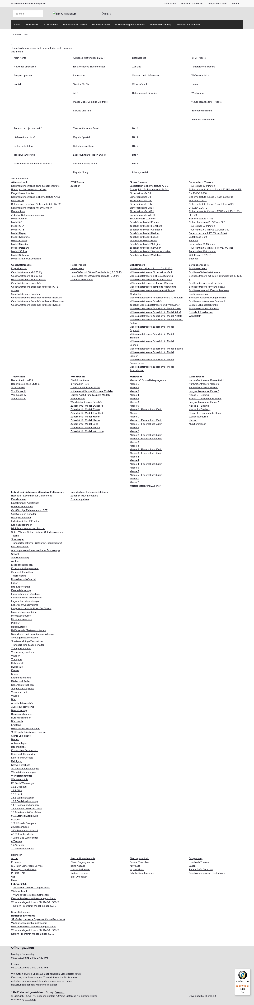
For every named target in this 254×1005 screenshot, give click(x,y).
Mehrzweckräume (21, 615)
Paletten (15, 623)
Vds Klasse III (18, 391)
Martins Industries (80, 869)
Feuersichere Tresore (75, 24)
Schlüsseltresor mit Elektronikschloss (209, 290)
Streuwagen (17, 539)
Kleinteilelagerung (21, 590)
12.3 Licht (16, 794)
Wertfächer (136, 294)
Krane (14, 674)
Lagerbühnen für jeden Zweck (89, 154)
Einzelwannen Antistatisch (25, 502)
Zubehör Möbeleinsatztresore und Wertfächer (155, 304)
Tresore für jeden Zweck (86, 128)
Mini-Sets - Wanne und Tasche (28, 528)
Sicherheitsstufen (23, 146)
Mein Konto (169, 3)
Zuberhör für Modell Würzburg (87, 431)
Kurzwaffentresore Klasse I (203, 387)
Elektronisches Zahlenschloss (89, 66)
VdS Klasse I (18, 387)
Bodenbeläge (18, 746)
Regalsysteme (19, 626)
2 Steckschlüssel (20, 826)
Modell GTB (17, 229)
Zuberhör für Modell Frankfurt (86, 413)
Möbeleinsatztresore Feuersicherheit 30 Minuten (156, 297)
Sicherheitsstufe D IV (141, 204)
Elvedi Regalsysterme (82, 862)
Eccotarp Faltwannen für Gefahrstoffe (31, 495)
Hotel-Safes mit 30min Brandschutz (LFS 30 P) (96, 272)
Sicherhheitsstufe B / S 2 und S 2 (207, 222)
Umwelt (15, 554)
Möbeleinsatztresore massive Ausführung (152, 290)
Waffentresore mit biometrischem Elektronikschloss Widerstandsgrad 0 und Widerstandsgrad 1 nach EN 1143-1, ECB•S (35, 898)
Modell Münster (19, 244)
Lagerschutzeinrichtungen (25, 601)
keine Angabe (77, 865)
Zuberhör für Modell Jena (84, 423)
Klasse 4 (134, 394)
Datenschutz (139, 57)
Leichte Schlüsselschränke (203, 304)
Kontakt (236, 3)
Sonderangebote (79, 499)
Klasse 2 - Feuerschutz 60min (146, 438)
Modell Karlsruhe (20, 236)
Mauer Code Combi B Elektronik (90, 101)
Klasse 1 (134, 383)
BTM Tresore (51, 24)
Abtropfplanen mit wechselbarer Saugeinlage (35, 550)
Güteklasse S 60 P (199, 236)
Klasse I (193, 420)
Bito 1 (135, 128)
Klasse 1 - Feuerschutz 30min (146, 420)
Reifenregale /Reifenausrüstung (28, 630)
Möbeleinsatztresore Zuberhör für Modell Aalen (155, 308)
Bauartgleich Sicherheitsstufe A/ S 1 (149, 185)
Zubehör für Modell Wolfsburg (146, 255)
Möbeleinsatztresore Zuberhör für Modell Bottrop (156, 348)
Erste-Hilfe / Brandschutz (24, 750)
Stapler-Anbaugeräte (22, 688)
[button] (91, 13)
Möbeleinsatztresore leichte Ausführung (151, 275)
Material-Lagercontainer (24, 612)
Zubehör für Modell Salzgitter (145, 244)
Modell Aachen (19, 218)
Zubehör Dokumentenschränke (28, 215)
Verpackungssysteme (23, 652)
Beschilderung (19, 710)
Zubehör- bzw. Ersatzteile (84, 495)
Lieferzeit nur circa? (24, 137)
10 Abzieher (17, 845)
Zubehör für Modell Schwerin (145, 247)
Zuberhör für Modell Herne (85, 420)
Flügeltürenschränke (22, 193)
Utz (13, 876)
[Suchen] (40, 13)
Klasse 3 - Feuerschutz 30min (146, 449)
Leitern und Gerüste (22, 757)
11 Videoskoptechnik (22, 848)
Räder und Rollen (20, 681)
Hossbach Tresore (199, 862)
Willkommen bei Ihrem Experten (28, 3)
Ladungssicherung (21, 677)
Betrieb (15, 739)
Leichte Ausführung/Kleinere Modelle (90, 394)
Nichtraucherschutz (21, 619)
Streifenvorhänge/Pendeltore (27, 641)
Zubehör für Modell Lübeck (144, 236)
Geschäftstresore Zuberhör (26, 283)
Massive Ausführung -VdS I (85, 387)
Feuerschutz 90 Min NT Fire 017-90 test (211, 247)
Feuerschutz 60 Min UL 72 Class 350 (209, 229)
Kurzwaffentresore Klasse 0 (204, 383)
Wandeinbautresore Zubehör (86, 402)
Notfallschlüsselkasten (201, 312)
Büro (13, 699)
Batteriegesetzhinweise (144, 93)
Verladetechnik (19, 692)
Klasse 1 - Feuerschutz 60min (146, 423)
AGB (75, 93)
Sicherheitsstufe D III (141, 200)
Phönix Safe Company (201, 869)
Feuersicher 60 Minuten (202, 225)
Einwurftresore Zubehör (143, 218)
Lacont (192, 865)
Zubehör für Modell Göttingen (146, 229)
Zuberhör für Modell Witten (85, 427)
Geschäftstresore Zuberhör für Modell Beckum (36, 297)
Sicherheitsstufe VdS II (142, 211)
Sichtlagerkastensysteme (25, 637)
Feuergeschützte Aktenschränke (28, 189)
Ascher (15, 561)
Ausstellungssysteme (22, 706)
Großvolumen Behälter (23, 514)
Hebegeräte (17, 663)
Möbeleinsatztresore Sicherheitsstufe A (151, 272)
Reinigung (16, 761)
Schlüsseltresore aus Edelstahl (205, 283)
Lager (14, 583)
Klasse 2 (134, 387)
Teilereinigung (18, 575)
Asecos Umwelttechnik (82, 858)
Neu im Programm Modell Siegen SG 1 (34, 905)
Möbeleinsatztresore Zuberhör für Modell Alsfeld (156, 315)
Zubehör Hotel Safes (81, 279)
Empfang (16, 724)
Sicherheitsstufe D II (141, 196)
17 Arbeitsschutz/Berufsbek (26, 812)
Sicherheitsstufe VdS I (142, 207)
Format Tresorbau (139, 862)
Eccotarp (16, 862)
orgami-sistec (137, 869)
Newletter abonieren (192, 3)
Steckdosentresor (80, 380)
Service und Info (82, 110)
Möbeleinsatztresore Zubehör (146, 301)
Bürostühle (17, 721)
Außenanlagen (19, 743)
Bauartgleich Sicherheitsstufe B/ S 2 (149, 189)
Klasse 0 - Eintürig (199, 394)
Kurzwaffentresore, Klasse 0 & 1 (206, 380)
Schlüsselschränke (199, 294)
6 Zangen (16, 841)
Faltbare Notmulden (22, 506)
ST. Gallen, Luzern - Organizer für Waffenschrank (38, 919)
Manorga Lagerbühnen (23, 869)
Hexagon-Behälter (21, 517)
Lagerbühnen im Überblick (25, 594)
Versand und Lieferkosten (146, 75)
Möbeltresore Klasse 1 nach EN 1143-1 (151, 268)
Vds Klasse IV (18, 394)
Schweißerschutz (20, 764)
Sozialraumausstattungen (25, 768)
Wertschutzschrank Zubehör (145, 485)
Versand (59, 992)
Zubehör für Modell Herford (144, 233)
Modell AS (16, 222)
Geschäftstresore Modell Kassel (28, 279)
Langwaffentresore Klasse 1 (204, 402)
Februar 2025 (19, 884)
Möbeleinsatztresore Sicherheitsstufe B (151, 279)
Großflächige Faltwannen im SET (29, 510)
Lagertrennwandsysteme (24, 604)
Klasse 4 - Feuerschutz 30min (146, 463)
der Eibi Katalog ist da (85, 163)
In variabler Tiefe (79, 383)
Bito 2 (135, 137)
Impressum (79, 75)
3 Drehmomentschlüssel (24, 830)
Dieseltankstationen (22, 564)
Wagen (15, 695)
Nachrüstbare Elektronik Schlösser (89, 492)
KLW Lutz (135, 865)
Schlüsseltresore (198, 268)
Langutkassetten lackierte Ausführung (31, 608)
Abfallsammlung (20, 557)
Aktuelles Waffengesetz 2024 (89, 57)
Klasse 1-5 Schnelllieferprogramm (148, 380)
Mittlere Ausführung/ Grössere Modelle (91, 391)
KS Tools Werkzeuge (22, 783)
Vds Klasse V (18, 398)
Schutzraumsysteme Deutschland (207, 873)
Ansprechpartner (217, 3)
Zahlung (136, 66)
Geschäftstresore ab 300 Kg (26, 275)
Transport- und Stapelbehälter (27, 644)
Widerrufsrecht (140, 84)
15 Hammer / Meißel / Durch (26, 808)
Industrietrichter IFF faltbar (25, 521)
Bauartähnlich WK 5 (22, 380)
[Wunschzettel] (96, 13)
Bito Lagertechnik (139, 858)
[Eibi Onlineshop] (64, 13)
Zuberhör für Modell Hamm (85, 416)
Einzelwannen (18, 499)
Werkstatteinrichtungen (23, 772)
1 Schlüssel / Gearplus (23, 823)
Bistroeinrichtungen (21, 714)
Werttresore (32, 24)
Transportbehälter (21, 648)
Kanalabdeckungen (21, 524)
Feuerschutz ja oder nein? (28, 128)
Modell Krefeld (19, 240)
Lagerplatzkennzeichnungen (26, 597)
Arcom (14, 858)
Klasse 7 (134, 478)
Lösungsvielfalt (140, 172)
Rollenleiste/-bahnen (22, 684)
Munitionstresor (197, 423)
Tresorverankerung (24, 154)
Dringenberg (196, 858)
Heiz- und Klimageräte (23, 754)
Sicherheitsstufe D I (140, 193)
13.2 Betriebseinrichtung (24, 801)
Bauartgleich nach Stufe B (25, 383)
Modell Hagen (18, 233)
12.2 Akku (16, 790)
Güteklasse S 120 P (199, 255)
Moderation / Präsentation (25, 728)
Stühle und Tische (21, 735)
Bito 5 (135, 163)
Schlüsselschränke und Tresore (28, 732)
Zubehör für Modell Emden (144, 222)
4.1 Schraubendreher (23, 834)
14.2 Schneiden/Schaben (25, 805)
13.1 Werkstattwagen (22, 797)
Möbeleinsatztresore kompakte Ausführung (153, 286)
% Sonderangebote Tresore (130, 24)
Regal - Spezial (81, 137)
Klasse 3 (134, 391)
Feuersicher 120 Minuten (202, 251)
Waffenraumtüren (198, 416)
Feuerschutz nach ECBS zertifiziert (208, 233)
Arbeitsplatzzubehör (22, 703)
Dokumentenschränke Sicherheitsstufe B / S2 (36, 204)
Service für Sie (81, 84)
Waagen (15, 655)
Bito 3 (135, 146)
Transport (16, 659)
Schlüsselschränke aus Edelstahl (207, 301)
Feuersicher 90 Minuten (202, 244)
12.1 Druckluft (18, 786)
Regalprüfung (80, 172)
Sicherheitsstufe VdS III (142, 215)
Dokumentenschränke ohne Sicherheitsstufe (35, 185)
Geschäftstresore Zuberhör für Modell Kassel (35, 304)
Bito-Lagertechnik (20, 586)
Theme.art (210, 995)
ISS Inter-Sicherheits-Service (27, 865)
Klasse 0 (134, 402)
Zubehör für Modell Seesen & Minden (150, 251)
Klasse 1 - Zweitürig (199, 409)
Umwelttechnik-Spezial (23, 579)
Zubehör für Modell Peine (143, 240)
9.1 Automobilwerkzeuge (24, 815)
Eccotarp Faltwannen (188, 24)
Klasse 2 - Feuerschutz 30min (146, 434)
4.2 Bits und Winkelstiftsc (24, 837)
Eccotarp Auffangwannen (25, 568)
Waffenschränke (101, 24)
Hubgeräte (17, 666)
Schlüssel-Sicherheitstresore (204, 272)
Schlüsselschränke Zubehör (204, 308)
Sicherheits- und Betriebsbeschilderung (32, 634)
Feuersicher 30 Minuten (202, 185)
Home (17, 24)
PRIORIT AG (18, 873)
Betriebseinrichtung (160, 24)
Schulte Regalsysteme (142, 873)
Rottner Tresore (79, 873)
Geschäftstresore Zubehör (25, 294)
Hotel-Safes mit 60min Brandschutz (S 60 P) (94, 275)
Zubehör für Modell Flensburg (146, 225)
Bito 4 (135, 154)
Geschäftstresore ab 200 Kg (26, 272)
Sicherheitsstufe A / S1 (201, 218)
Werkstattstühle (19, 779)
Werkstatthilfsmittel (21, 775)
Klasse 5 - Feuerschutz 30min (146, 475)
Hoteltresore (77, 268)
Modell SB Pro (19, 251)
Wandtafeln (195, 315)
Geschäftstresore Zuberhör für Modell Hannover (37, 301)
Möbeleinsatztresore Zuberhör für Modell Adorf (155, 312)
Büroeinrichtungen (21, 717)
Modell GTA (17, 225)
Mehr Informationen (47, 984)
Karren (15, 670)
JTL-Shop (30, 999)
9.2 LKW (16, 819)
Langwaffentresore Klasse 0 (204, 391)
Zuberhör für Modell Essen (85, 409)
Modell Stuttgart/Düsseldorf (26, 258)
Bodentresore (77, 398)
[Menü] (248, 971)
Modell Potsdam (20, 247)
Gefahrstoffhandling (22, 572)
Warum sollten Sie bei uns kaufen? (33, 163)
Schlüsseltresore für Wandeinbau (207, 286)
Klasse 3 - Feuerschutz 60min (146, 453)
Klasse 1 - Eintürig (199, 405)
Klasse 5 (134, 398)
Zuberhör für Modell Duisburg (86, 405)
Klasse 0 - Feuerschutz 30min (146, 409)
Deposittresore (19, 268)
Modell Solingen (20, 255)
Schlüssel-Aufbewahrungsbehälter (207, 297)
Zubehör (75, 185)
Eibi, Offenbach (78, 876)
